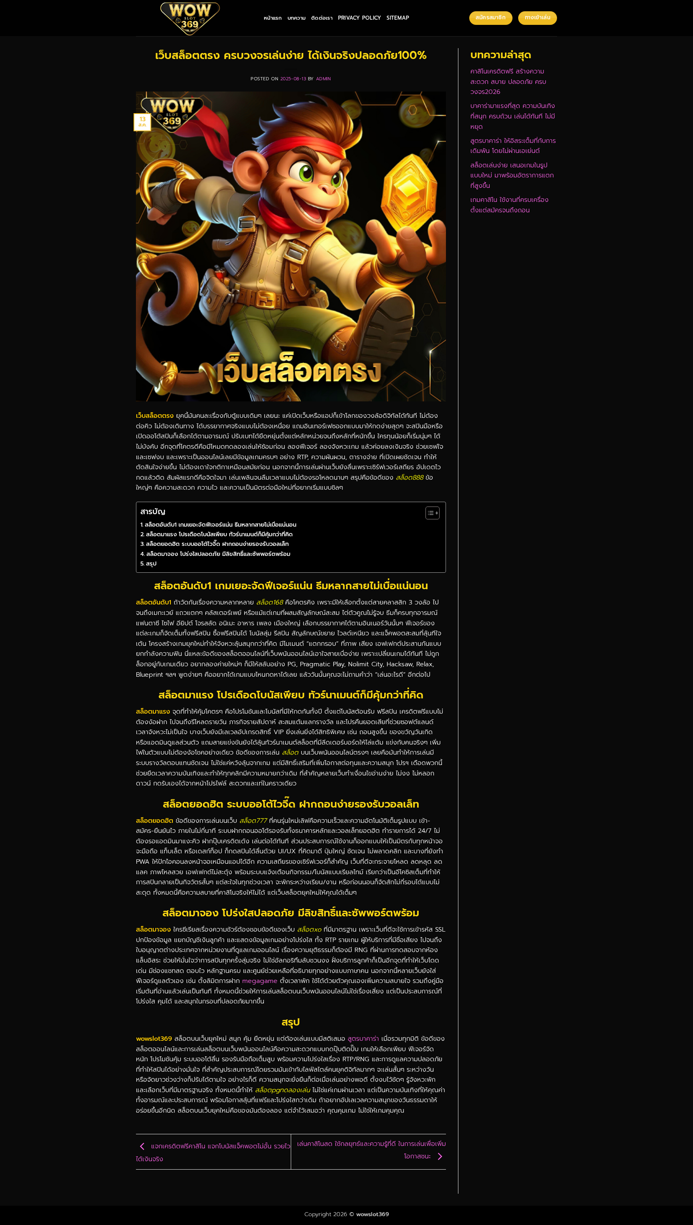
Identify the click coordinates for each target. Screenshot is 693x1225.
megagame (260, 981)
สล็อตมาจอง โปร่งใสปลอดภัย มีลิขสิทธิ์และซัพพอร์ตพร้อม (218, 553)
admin (323, 78)
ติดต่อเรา (321, 18)
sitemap (398, 18)
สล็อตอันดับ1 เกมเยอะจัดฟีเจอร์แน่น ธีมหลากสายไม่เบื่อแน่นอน (220, 524)
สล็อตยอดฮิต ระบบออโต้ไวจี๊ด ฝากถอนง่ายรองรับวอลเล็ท (217, 543)
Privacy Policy (359, 18)
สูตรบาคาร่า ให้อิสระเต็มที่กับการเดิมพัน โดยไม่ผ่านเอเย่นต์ (513, 146)
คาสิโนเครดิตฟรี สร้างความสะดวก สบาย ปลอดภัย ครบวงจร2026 (508, 82)
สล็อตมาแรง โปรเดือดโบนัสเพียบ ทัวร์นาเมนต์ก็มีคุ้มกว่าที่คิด (219, 534)
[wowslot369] (194, 18)
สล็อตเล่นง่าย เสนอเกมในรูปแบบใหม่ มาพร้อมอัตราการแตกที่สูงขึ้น (512, 176)
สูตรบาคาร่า (363, 1039)
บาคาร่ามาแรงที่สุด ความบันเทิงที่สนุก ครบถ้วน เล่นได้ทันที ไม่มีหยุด (512, 116)
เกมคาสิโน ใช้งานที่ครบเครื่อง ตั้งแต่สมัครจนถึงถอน (509, 205)
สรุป (151, 563)
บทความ (297, 18)
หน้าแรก (273, 18)
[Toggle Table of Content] (428, 513)
